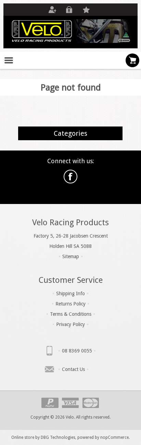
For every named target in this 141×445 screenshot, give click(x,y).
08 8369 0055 (77, 350)
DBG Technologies (58, 437)
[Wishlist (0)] (86, 9)
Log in (69, 9)
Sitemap (70, 256)
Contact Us (73, 369)
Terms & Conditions (70, 314)
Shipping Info (70, 293)
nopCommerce (114, 437)
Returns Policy (70, 303)
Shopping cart (132, 60)
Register (52, 9)
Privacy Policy (70, 324)
